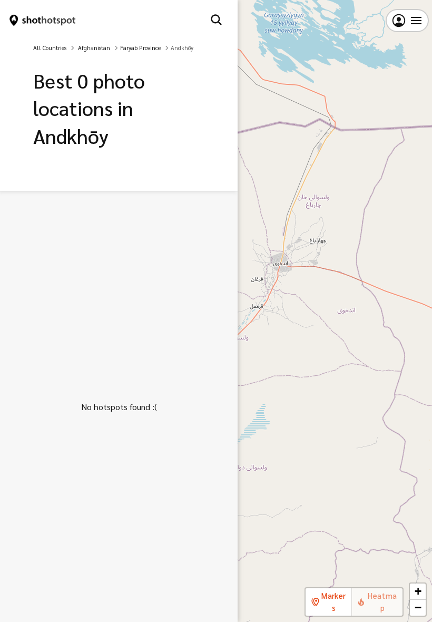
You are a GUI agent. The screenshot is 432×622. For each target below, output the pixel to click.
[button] (418, 592)
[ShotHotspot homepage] (42, 20)
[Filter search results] (216, 20)
